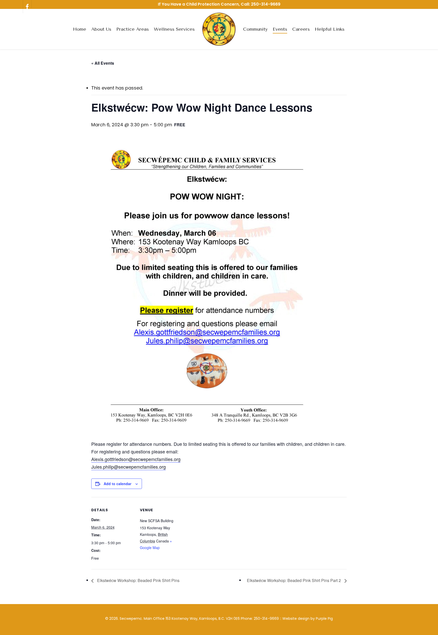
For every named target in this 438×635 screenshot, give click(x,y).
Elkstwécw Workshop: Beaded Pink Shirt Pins (137, 580)
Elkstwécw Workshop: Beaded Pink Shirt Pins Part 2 (294, 580)
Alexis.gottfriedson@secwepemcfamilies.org (135, 459)
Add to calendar (117, 483)
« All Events (102, 63)
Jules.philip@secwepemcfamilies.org (128, 466)
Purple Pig (324, 618)
